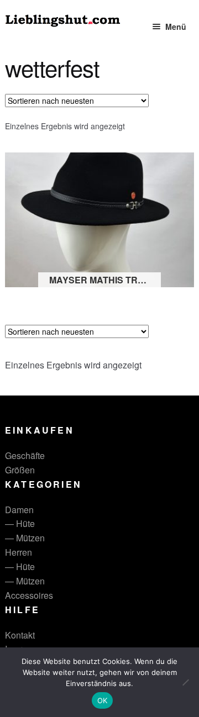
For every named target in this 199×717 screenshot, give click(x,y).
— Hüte (20, 523)
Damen (19, 509)
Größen (20, 469)
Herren (18, 552)
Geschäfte (25, 455)
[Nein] (185, 682)
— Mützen (25, 537)
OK (102, 700)
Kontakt (20, 635)
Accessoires (29, 595)
